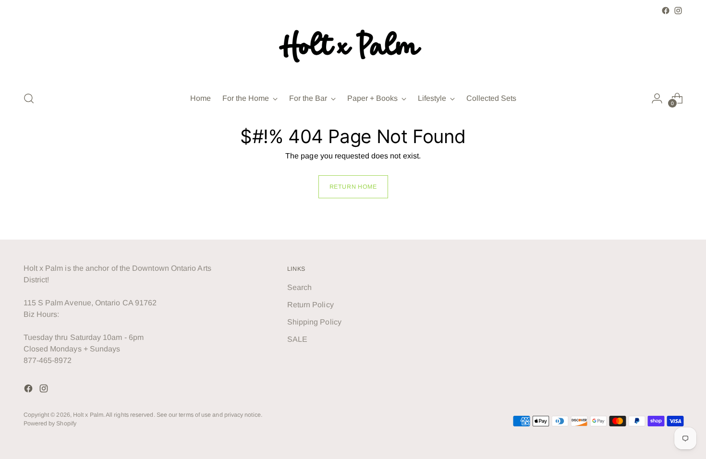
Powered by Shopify (50, 423)
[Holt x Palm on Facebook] (665, 10)
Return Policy (310, 305)
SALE (297, 339)
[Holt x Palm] (353, 49)
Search (299, 287)
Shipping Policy (314, 322)
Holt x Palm (88, 414)
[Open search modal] (28, 98)
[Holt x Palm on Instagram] (678, 10)
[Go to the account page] (657, 98)
